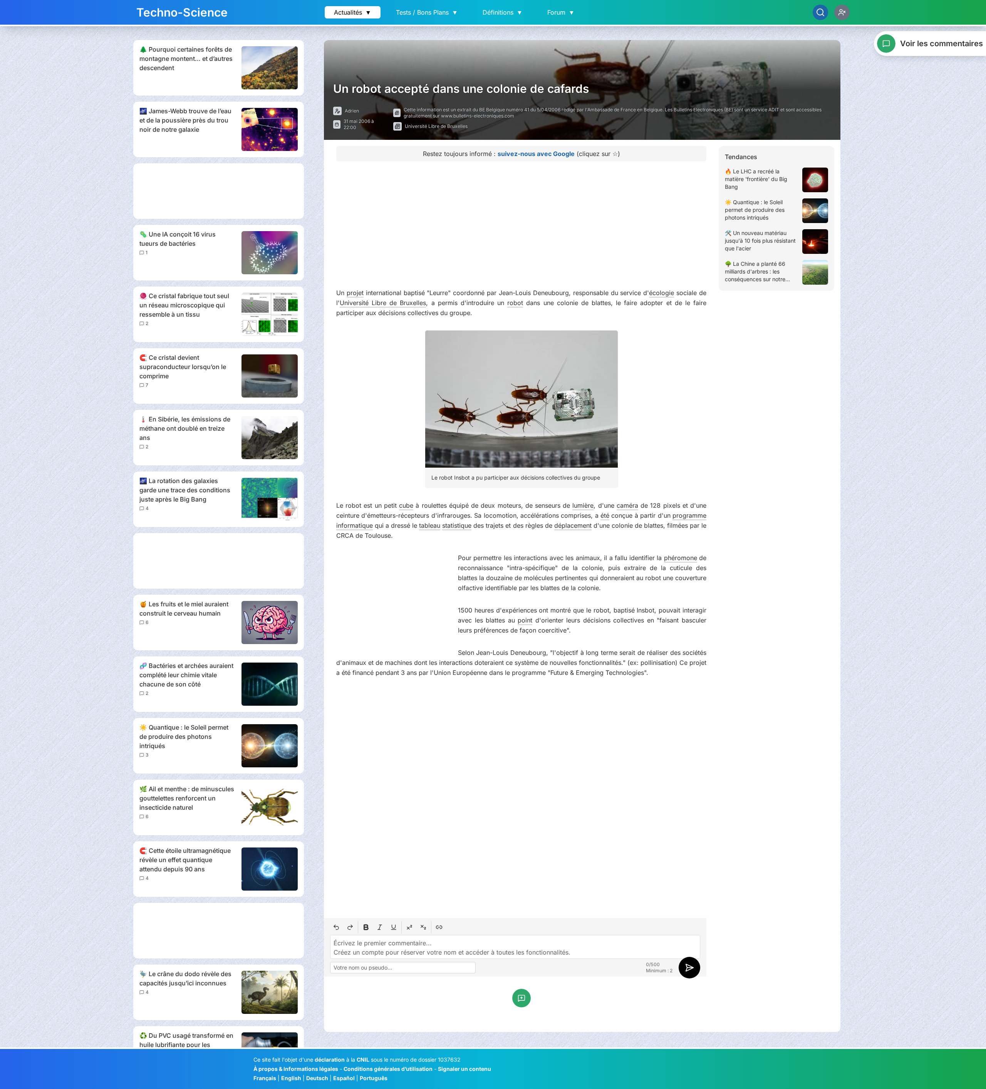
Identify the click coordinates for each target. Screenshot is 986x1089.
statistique (456, 525)
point (525, 620)
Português (373, 1078)
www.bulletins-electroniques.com (477, 116)
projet (355, 293)
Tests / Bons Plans (427, 12)
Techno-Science (182, 12)
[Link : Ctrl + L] (439, 927)
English (291, 1078)
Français (264, 1078)
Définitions (503, 12)
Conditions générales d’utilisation (388, 1069)
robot (515, 303)
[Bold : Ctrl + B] (366, 927)
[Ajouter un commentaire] (521, 998)
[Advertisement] (218, 191)
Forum (561, 12)
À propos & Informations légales (295, 1069)
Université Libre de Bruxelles (383, 303)
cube (406, 505)
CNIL (363, 1059)
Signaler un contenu (464, 1069)
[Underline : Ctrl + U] (393, 927)
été (604, 515)
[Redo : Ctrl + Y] (350, 927)
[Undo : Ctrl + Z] (336, 927)
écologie (661, 293)
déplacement (573, 525)
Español (344, 1078)
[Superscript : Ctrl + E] (409, 927)
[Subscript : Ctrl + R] (423, 927)
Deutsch (317, 1078)
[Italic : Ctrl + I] (380, 927)
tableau (429, 525)
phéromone (680, 558)
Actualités (352, 12)
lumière (583, 505)
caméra (627, 505)
